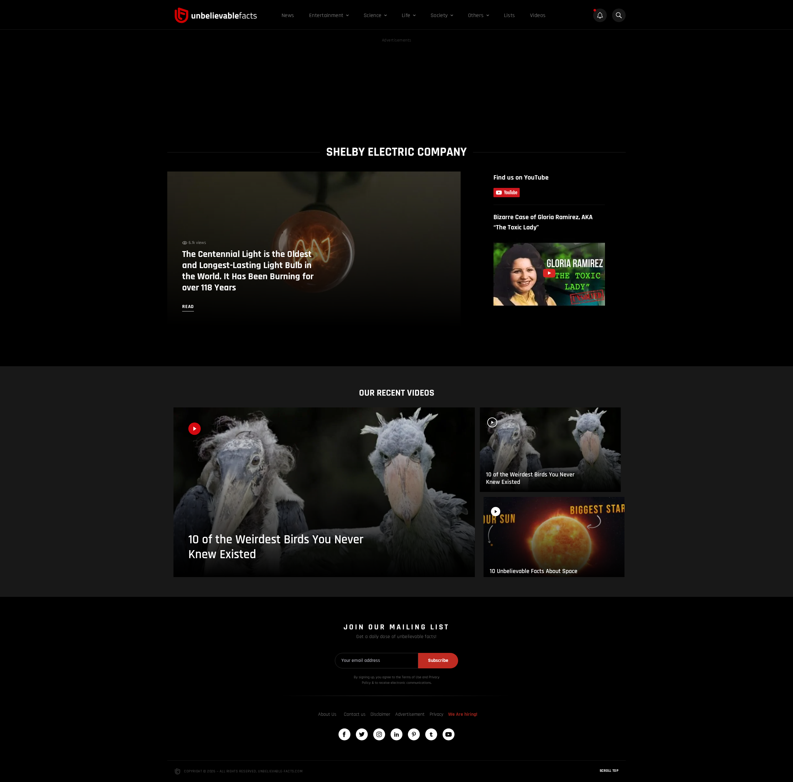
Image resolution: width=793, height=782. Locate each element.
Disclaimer (380, 714)
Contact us (355, 714)
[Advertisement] (396, 87)
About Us (327, 714)
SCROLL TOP (609, 770)
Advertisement (410, 714)
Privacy (436, 714)
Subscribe (438, 660)
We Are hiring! (462, 714)
